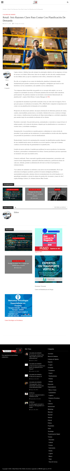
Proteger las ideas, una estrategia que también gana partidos (35, 194)
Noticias (57, 189)
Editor (7, 80)
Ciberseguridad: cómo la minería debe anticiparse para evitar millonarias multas (36, 385)
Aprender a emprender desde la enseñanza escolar (36, 395)
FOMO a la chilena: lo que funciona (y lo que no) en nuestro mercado (12, 194)
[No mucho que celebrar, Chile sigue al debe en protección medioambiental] (26, 354)
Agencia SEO (38, 251)
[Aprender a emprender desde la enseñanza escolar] (26, 393)
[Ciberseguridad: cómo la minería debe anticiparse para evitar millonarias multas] (26, 383)
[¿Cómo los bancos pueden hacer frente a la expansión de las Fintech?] (26, 364)
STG (48, 97)
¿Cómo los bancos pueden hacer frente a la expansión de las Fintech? (37, 367)
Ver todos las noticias (60, 207)
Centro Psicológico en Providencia (14, 320)
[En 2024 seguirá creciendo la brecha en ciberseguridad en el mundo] (26, 403)
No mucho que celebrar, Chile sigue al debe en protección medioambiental (36, 356)
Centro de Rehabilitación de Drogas (44, 289)
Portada (4, 9)
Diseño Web (19, 468)
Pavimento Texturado (40, 286)
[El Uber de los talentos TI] (26, 375)
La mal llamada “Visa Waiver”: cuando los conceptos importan (57, 194)
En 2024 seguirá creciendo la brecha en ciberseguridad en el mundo (36, 405)
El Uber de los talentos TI (35, 376)
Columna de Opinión (9, 14)
